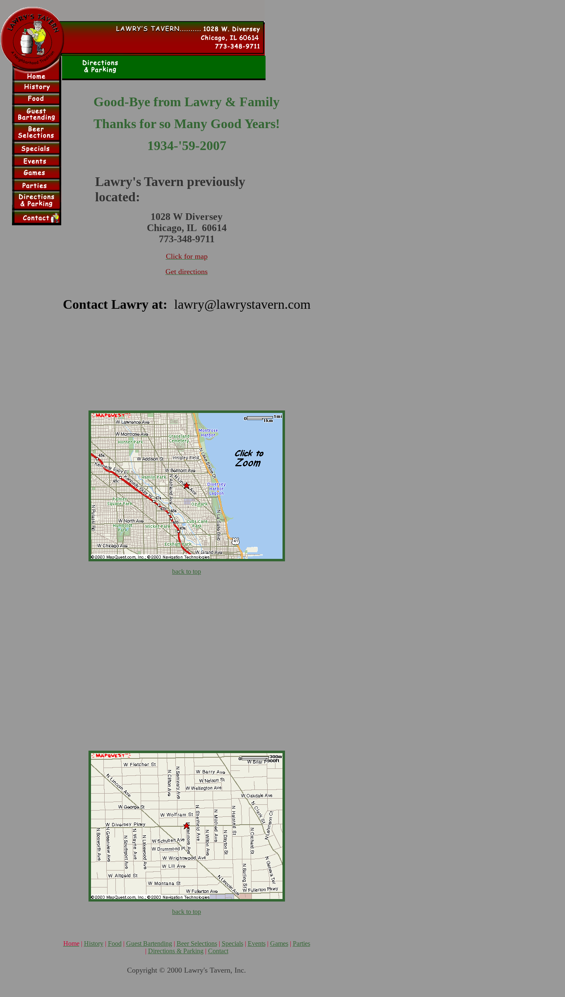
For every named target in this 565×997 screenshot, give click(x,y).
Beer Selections (197, 943)
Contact (218, 950)
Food (115, 943)
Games (279, 943)
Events (257, 943)
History (93, 943)
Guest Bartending (149, 943)
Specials (232, 943)
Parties (301, 943)
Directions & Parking (175, 950)
